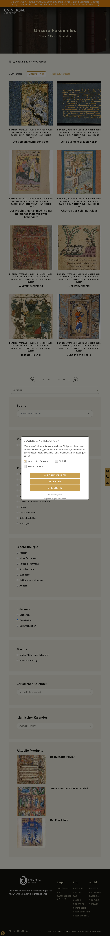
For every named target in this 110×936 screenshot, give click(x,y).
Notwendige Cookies (38, 461)
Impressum (49, 499)
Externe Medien (35, 467)
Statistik (62, 461)
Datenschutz (60, 499)
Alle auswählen (55, 475)
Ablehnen (55, 482)
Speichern (55, 488)
